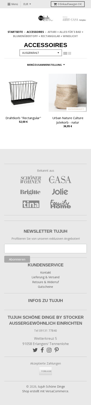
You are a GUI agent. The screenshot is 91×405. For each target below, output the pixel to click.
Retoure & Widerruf (45, 282)
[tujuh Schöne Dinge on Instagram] (49, 350)
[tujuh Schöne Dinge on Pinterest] (57, 350)
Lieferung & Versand (45, 277)
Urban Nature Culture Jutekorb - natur (67, 120)
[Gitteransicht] (65, 53)
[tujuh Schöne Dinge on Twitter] (35, 350)
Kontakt (45, 272)
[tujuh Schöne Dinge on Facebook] (42, 350)
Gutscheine (45, 287)
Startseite (15, 32)
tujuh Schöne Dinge (51, 386)
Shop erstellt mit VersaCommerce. (45, 391)
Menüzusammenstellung (44, 64)
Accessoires (35, 32)
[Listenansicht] (69, 53)
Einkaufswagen (70, 4)
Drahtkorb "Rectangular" (23, 118)
